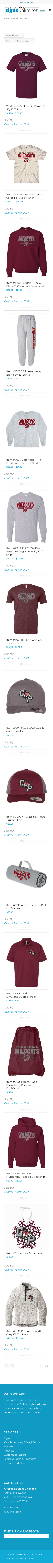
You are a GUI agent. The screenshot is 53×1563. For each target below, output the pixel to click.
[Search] (34, 10)
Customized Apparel (15, 1454)
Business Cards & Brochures (20, 1458)
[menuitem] (34, 10)
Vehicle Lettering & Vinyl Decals (22, 1442)
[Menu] (41, 10)
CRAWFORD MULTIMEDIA (24, 1559)
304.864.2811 (28, 2)
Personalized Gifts (14, 1463)
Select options (27, 130)
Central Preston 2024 (16, 124)
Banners (8, 1446)
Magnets (9, 1450)
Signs (7, 1438)
